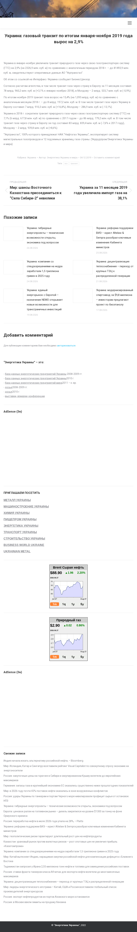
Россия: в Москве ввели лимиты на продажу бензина (35, 902)
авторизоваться (66, 345)
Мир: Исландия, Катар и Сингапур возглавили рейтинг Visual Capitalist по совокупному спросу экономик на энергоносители (66, 768)
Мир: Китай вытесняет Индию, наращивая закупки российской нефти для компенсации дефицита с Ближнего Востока (68, 859)
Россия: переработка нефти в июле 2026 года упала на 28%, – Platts (43, 821)
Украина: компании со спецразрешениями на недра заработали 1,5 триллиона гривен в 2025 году (44, 269)
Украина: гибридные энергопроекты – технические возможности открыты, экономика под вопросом (45, 235)
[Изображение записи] (13, 234)
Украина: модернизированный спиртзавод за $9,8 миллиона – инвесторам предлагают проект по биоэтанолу (114, 297)
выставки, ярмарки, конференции (25, 396)
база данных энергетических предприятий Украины (35, 374)
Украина (31, 157)
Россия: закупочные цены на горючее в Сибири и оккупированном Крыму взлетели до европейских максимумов (62, 778)
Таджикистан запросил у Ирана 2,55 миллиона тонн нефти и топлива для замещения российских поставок (66, 866)
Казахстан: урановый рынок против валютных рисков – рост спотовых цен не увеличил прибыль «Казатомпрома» (60, 843)
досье (8, 387)
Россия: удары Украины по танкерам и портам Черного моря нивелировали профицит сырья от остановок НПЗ (66, 798)
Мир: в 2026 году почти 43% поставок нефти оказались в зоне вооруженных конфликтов (56, 791)
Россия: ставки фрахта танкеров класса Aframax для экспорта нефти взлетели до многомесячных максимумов (62, 874)
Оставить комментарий (107, 157)
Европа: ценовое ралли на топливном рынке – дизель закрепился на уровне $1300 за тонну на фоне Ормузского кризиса (63, 813)
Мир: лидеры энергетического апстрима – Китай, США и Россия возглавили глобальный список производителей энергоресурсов (60, 889)
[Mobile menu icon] (129, 22)
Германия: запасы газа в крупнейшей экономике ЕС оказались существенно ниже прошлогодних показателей (68, 785)
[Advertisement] (65, 8)
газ (66, 163)
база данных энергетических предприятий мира (33, 382)
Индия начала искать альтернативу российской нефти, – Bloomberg (43, 760)
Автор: (58, 157)
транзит (74, 163)
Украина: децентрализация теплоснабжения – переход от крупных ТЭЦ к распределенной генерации (114, 269)
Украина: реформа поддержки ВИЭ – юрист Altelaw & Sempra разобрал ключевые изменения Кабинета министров (114, 237)
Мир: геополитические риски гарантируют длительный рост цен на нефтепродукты (53, 836)
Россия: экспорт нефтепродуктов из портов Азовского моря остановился (47, 896)
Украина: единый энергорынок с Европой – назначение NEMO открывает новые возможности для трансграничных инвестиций (45, 300)
